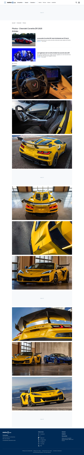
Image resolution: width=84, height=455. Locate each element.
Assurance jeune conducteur (9, 436)
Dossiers (33, 2)
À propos (64, 431)
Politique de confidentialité (27, 450)
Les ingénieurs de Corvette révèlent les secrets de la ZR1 (53, 53)
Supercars (39, 41)
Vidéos (40, 2)
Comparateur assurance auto (9, 440)
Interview (38, 57)
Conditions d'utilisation (57, 450)
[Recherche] (76, 2)
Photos (44, 2)
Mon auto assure (6, 438)
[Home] (11, 2)
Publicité (64, 434)
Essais (26, 2)
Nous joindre (64, 436)
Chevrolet (19, 22)
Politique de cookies (37, 450)
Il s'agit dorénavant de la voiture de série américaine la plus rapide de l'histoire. (54, 40)
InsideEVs (54, 2)
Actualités (19, 2)
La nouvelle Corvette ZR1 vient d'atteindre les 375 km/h (53, 38)
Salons (48, 2)
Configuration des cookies (47, 450)
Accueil (13, 22)
